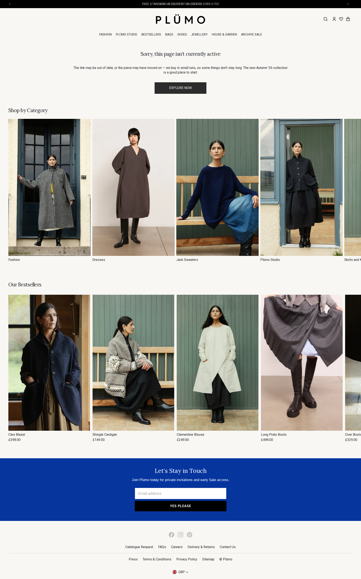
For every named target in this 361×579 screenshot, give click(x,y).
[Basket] (348, 19)
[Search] (325, 19)
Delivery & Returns (201, 547)
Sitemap (208, 559)
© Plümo (225, 559)
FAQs (162, 547)
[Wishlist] (341, 19)
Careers (177, 547)
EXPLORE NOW (180, 88)
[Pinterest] (189, 534)
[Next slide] (348, 190)
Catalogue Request (139, 547)
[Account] (334, 19)
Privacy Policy (186, 559)
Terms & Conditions (157, 559)
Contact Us (228, 547)
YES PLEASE (180, 506)
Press (133, 559)
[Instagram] (180, 534)
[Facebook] (171, 534)
